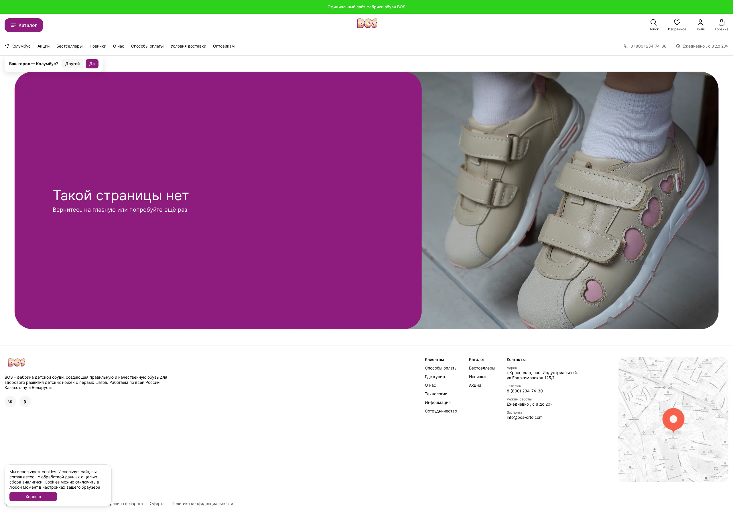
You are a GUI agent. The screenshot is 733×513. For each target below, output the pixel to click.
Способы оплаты (147, 46)
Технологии (436, 393)
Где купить (435, 376)
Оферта (157, 503)
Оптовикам (224, 46)
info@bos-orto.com (525, 417)
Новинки (98, 46)
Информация (438, 402)
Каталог (28, 25)
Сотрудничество (441, 410)
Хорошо (33, 496)
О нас (118, 46)
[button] (677, 25)
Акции (44, 46)
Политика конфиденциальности (202, 503)
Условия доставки (188, 46)
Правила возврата (125, 503)
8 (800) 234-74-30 (525, 390)
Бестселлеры (69, 46)
